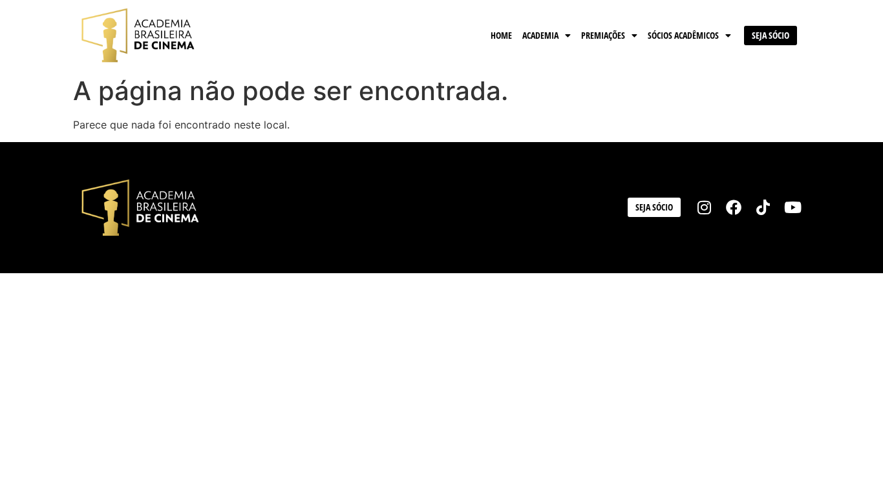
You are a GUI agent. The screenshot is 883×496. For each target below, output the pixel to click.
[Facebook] (734, 208)
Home (501, 35)
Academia (540, 35)
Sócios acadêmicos (683, 35)
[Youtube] (792, 208)
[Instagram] (705, 208)
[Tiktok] (763, 208)
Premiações (603, 35)
